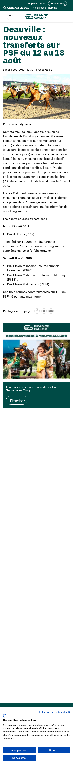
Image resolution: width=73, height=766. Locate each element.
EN (64, 5)
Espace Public (36, 3)
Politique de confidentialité (54, 712)
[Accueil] (36, 16)
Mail (51, 311)
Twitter (44, 311)
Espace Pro (57, 3)
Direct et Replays (47, 7)
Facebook (37, 311)
